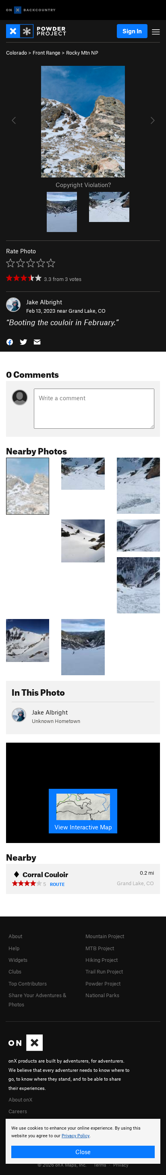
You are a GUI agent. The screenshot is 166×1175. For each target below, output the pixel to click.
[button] (9, 341)
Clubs (14, 971)
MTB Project (99, 948)
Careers (17, 1111)
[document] (83, 1141)
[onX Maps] (25, 1049)
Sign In (132, 31)
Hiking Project (101, 960)
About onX (20, 1099)
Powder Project (102, 983)
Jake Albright (44, 301)
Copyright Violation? (83, 184)
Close (83, 1151)
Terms (99, 1164)
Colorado (16, 52)
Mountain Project (104, 936)
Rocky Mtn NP (82, 52)
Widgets (17, 960)
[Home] (40, 31)
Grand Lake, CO (87, 310)
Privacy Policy (75, 1135)
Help (13, 948)
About (15, 936)
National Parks (102, 995)
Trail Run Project (104, 971)
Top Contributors (27, 983)
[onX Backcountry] (31, 10)
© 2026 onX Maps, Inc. (62, 1164)
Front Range (46, 52)
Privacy (121, 1164)
